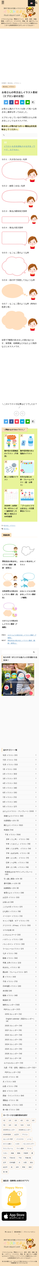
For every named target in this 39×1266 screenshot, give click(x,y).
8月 (10, 1125)
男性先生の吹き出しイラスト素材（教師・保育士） (10, 564)
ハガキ (17, 1144)
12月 (28, 1125)
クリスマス (20, 1139)
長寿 (30, 1167)
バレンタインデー (28, 1144)
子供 (4, 1158)
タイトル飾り (7, 1144)
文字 (4, 1162)
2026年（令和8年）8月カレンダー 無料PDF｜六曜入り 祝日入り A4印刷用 (11, 511)
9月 (16, 1125)
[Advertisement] (19, 56)
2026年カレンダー (25, 1130)
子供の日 (12, 1158)
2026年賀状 (7, 1134)
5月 (27, 1120)
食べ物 (5, 1172)
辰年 (17, 1167)
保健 (12, 1153)
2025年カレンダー (9, 1130)
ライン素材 (20, 1148)
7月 (4, 1125)
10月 (22, 1125)
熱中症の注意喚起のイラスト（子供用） (11, 453)
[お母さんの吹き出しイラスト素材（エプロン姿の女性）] (22, 102)
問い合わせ (8, 1232)
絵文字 (5, 1167)
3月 (16, 1120)
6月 (33, 1120)
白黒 (25, 1162)
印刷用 (26, 1153)
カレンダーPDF (8, 1139)
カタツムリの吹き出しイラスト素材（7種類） (10, 624)
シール (29, 1139)
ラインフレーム (8, 1148)
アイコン (25, 1134)
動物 (18, 1153)
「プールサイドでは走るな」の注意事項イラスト (27, 508)
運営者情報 (17, 1232)
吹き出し (6, 529)
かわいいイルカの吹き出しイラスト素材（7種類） (28, 594)
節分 (31, 1162)
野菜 (23, 1167)
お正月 (16, 1134)
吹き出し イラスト (9, 525)
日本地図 (12, 1162)
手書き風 (28, 1158)
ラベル (29, 1148)
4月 (21, 1120)
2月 (10, 1120)
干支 (20, 1158)
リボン (5, 1153)
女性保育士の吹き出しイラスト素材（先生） (10, 594)
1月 (4, 1120)
